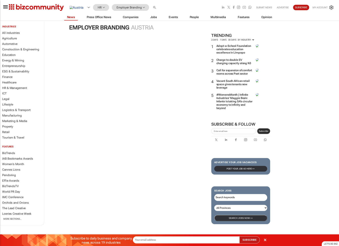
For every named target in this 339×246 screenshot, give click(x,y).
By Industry (245, 40)
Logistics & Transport (16, 110)
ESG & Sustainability (15, 71)
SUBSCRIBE (249, 240)
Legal (5, 99)
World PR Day (11, 191)
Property (7, 126)
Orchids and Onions (15, 202)
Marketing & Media (14, 121)
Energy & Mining (13, 60)
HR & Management (14, 88)
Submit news (264, 7)
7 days (223, 40)
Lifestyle (7, 104)
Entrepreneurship (13, 66)
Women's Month (13, 164)
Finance (7, 77)
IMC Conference (13, 197)
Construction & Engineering (20, 49)
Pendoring (9, 175)
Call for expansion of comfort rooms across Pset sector (234, 72)
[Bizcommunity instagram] (238, 7)
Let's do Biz (331, 243)
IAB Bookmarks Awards (17, 158)
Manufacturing (12, 115)
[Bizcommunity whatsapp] (250, 7)
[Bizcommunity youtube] (244, 7)
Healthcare (9, 82)
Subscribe (263, 131)
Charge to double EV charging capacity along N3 (233, 61)
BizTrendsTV (10, 186)
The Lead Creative (14, 208)
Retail (5, 132)
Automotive (9, 44)
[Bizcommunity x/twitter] (228, 7)
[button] (155, 8)
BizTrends (8, 153)
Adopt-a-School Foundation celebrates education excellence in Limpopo (233, 49)
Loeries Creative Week (16, 213)
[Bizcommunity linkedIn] (223, 7)
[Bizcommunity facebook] (233, 7)
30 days (232, 40)
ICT (4, 93)
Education (9, 55)
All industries (11, 33)
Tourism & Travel (13, 137)
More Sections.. (12, 219)
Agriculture (9, 38)
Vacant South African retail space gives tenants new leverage (233, 84)
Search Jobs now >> (241, 218)
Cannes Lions (11, 169)
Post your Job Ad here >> (241, 168)
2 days (214, 40)
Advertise (283, 7)
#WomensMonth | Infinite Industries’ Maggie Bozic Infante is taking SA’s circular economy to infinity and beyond (234, 101)
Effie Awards (10, 180)
